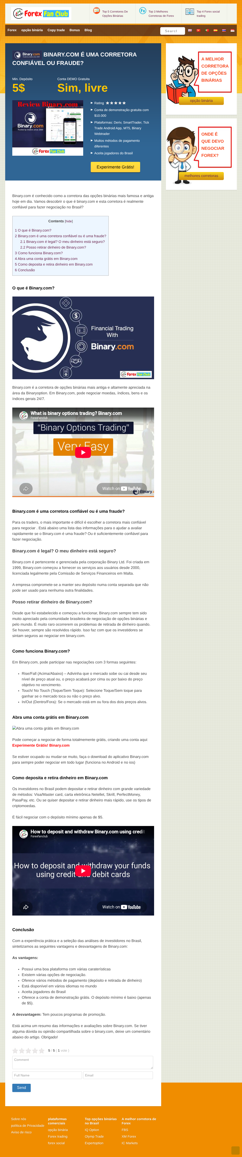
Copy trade (56, 30)
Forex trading (57, 1136)
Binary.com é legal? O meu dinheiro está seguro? (62, 242)
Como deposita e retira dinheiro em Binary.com (54, 264)
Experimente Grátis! (115, 167)
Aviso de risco (21, 1132)
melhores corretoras (201, 176)
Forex (12, 30)
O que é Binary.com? (33, 230)
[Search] (180, 31)
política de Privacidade (27, 1125)
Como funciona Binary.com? (39, 253)
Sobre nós (18, 1119)
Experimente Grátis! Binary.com (40, 746)
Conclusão (25, 270)
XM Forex (129, 1136)
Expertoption (94, 1143)
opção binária (32, 30)
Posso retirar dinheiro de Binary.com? (53, 247)
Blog (88, 30)
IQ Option (92, 1130)
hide (69, 221)
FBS (125, 1130)
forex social (56, 1143)
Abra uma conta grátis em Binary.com (46, 259)
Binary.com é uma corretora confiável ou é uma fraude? (60, 236)
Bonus (74, 30)
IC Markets (130, 1143)
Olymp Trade (94, 1136)
